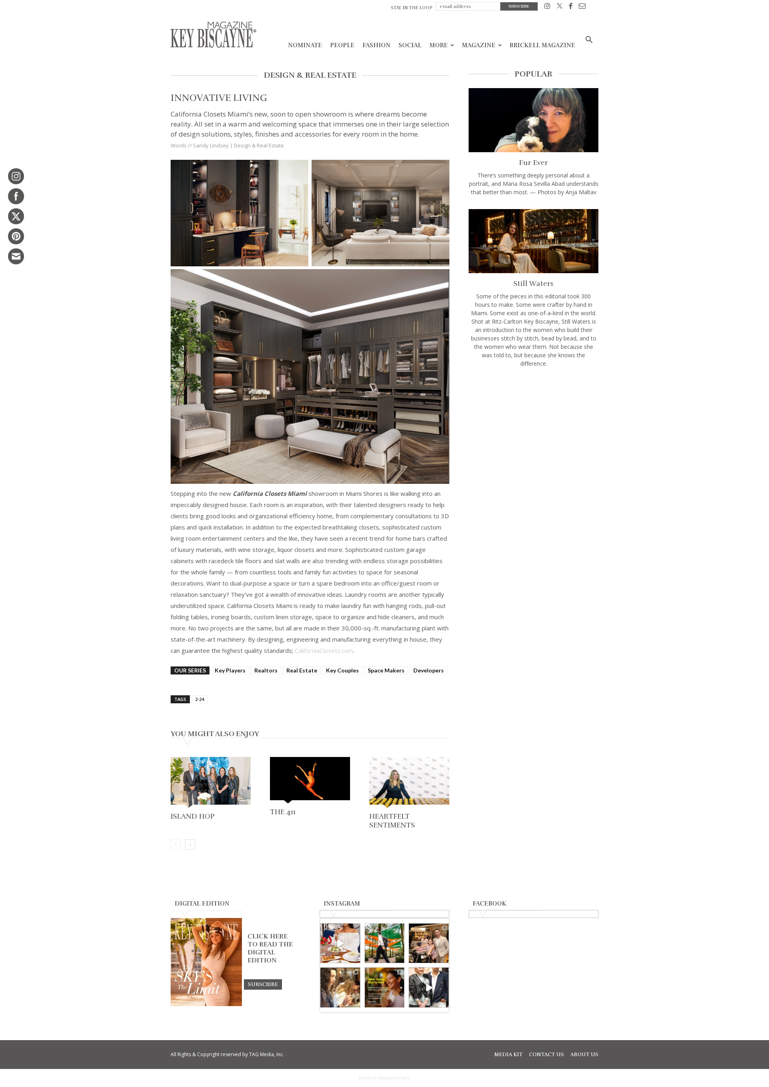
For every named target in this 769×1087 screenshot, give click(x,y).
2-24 (199, 699)
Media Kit (508, 1054)
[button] (588, 40)
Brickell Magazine (542, 45)
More (438, 45)
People (342, 45)
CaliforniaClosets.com (324, 650)
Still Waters (533, 283)
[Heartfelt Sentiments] (409, 783)
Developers (428, 670)
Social (410, 45)
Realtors (266, 670)
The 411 (283, 811)
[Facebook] (570, 7)
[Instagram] (547, 7)
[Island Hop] (211, 783)
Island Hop (193, 816)
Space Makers (386, 670)
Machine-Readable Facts (384, 1078)
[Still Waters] (533, 241)
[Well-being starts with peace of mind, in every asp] (385, 987)
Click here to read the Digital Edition (270, 948)
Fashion (376, 45)
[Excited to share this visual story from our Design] (340, 987)
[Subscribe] (263, 984)
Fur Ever (533, 162)
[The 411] (310, 781)
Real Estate (301, 670)
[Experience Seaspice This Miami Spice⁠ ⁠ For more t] (340, 943)
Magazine (478, 45)
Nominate (305, 45)
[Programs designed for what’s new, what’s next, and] (385, 943)
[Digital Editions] (206, 1004)
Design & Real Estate (259, 145)
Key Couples (342, 670)
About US (584, 1054)
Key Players (230, 670)
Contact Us (546, 1054)
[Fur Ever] (533, 120)
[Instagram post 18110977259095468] (429, 943)
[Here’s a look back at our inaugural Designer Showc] (429, 987)
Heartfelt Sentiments (392, 820)
